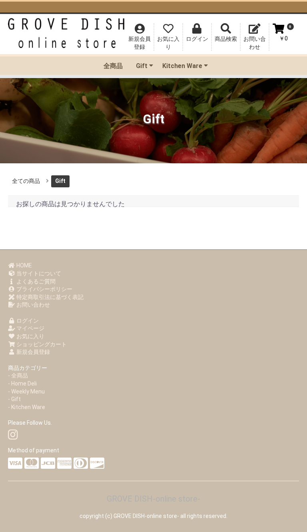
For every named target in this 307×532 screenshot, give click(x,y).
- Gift (14, 399)
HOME (23, 265)
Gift (142, 66)
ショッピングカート (41, 344)
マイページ (29, 328)
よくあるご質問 (35, 281)
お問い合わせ (32, 304)
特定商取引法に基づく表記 (49, 297)
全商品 (113, 66)
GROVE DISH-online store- (153, 499)
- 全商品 (18, 375)
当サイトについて (38, 273)
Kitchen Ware (182, 66)
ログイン (27, 320)
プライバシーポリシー (43, 289)
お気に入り (29, 336)
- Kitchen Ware (26, 407)
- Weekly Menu (26, 391)
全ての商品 (26, 181)
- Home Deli (22, 383)
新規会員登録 (32, 352)
